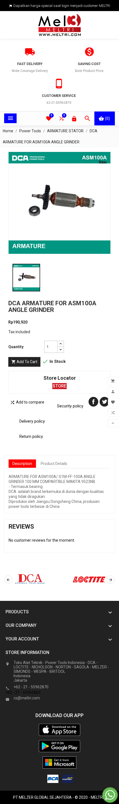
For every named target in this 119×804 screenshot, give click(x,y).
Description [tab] (22, 463)
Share (93, 402)
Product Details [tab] (54, 463)
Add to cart (24, 362)
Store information (27, 652)
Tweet (104, 402)
